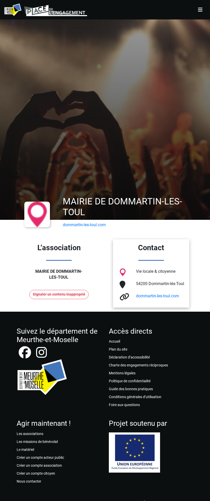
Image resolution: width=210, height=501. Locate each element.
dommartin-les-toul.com (84, 224)
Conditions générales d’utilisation (135, 397)
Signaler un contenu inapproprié (59, 294)
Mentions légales (122, 373)
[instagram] (41, 355)
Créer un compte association (39, 465)
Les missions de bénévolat (37, 442)
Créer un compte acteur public (40, 457)
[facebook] (25, 355)
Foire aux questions (124, 405)
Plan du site (118, 349)
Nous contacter (29, 481)
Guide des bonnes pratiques (131, 389)
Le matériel (25, 450)
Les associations (30, 434)
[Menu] (200, 10)
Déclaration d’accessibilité (129, 357)
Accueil (114, 341)
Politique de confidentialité (130, 381)
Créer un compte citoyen (36, 473)
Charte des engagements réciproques (138, 365)
